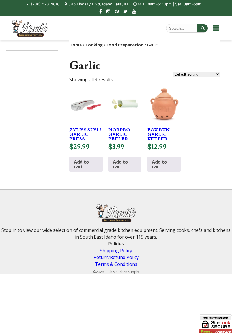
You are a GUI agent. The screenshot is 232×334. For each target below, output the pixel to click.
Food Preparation (124, 45)
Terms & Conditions (116, 264)
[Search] (202, 28)
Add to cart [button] (81, 164)
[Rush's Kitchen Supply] (30, 35)
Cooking (94, 45)
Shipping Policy (116, 250)
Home (75, 45)
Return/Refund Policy (116, 257)
